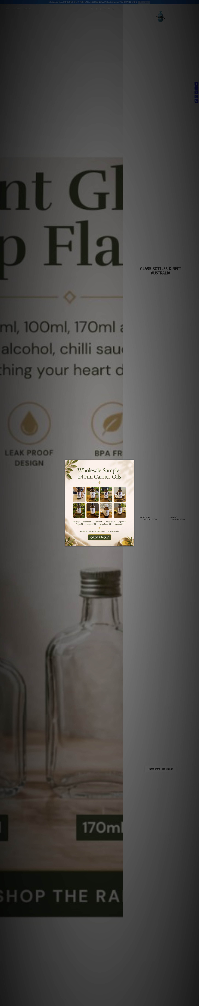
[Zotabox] (132, 544)
